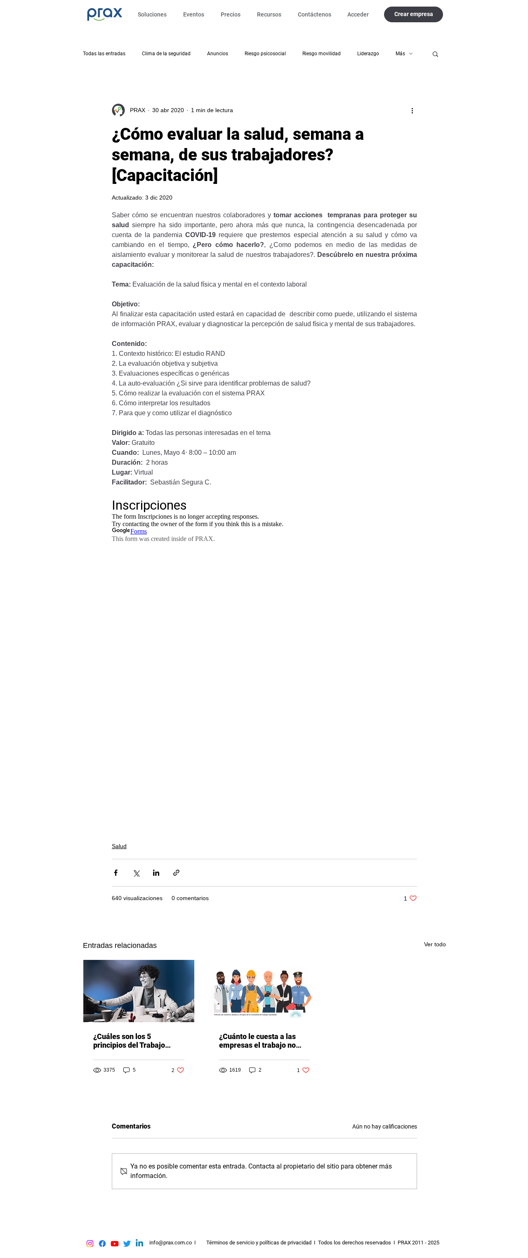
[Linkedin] (139, 1243)
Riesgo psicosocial (265, 53)
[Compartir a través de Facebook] (116, 873)
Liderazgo (368, 53)
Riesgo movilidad (321, 53)
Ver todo (435, 944)
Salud (119, 846)
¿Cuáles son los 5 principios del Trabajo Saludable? (129, 1040)
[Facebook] (102, 1243)
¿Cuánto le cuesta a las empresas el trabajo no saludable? (257, 1040)
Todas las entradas (104, 53)
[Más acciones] (412, 110)
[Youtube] (114, 1243)
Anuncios (217, 53)
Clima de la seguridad (166, 53)
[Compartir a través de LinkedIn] (156, 873)
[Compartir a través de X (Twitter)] (136, 873)
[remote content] (244, 665)
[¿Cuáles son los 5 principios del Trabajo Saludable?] (138, 991)
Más (400, 53)
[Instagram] (89, 1243)
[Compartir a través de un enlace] (176, 873)
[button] (154, 14)
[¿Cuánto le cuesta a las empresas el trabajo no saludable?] (264, 991)
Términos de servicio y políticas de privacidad (258, 1242)
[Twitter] (127, 1243)
